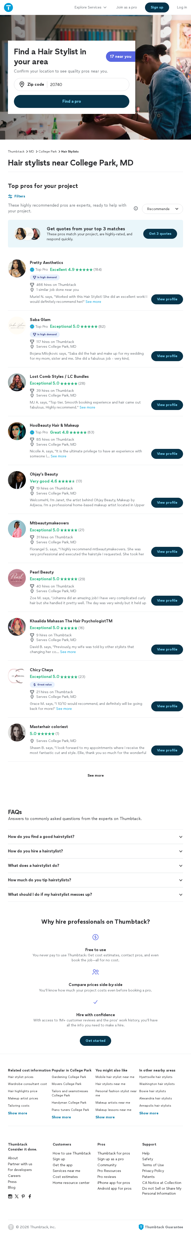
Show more (17, 1113)
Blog (11, 1187)
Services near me (66, 1171)
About (13, 1158)
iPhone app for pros (113, 1183)
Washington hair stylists (157, 1084)
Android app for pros (114, 1188)
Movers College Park (66, 1084)
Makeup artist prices (23, 1098)
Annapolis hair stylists (155, 1105)
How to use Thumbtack (72, 1153)
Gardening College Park (69, 1077)
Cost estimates (65, 1177)
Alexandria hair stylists (155, 1098)
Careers (14, 1176)
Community (106, 1165)
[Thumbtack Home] (8, 7)
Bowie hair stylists (152, 1091)
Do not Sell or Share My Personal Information (161, 1191)
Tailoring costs (18, 1105)
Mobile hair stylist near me (115, 1077)
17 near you (120, 56)
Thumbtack (16, 151)
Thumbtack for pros (113, 1153)
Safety (147, 1159)
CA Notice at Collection (161, 1183)
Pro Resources (109, 1171)
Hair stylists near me (110, 1084)
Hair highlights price (22, 1091)
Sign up (59, 1159)
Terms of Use (153, 1165)
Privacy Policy (153, 1171)
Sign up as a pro (110, 1159)
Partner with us (20, 1164)
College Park (48, 151)
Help (146, 1153)
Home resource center (71, 1183)
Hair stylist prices (20, 1077)
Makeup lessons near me (113, 1110)
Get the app (63, 1165)
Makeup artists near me (113, 1102)
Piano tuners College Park (70, 1110)
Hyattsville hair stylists (155, 1077)
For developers (20, 1170)
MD (31, 151)
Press (12, 1182)
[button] (39, 269)
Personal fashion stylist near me (116, 1093)
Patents (148, 1177)
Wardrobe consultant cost (27, 1084)
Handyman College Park (69, 1102)
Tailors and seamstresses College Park (70, 1093)
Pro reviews (106, 1177)
